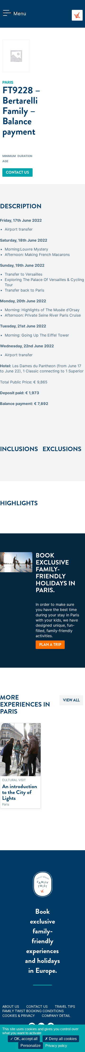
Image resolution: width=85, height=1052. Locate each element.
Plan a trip (50, 644)
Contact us (17, 172)
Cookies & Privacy (18, 1016)
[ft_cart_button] (8, 13)
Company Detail (56, 1016)
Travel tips (65, 1006)
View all (71, 700)
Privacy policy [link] (56, 1046)
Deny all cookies (62, 1039)
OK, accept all (25, 1039)
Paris (7, 82)
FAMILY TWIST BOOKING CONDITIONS (33, 1011)
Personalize (31, 1046)
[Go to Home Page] (77, 15)
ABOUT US (10, 1006)
